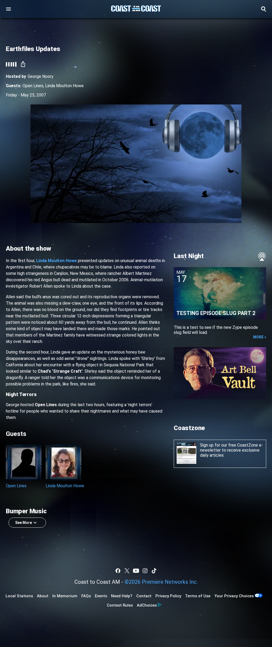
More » (259, 337)
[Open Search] (263, 9)
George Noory (40, 76)
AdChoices (147, 605)
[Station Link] (136, 9)
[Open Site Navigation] (8, 9)
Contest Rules (120, 605)
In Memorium (64, 596)
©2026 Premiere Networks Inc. (161, 582)
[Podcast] (262, 256)
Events (101, 596)
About (42, 596)
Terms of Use (197, 596)
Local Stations (19, 596)
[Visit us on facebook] (118, 571)
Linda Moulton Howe (64, 85)
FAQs (86, 596)
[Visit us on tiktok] (154, 571)
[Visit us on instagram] (145, 571)
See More (23, 522)
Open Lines (33, 85)
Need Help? (121, 596)
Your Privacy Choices (234, 596)
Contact (143, 596)
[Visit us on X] (127, 571)
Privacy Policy (168, 596)
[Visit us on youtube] (136, 571)
